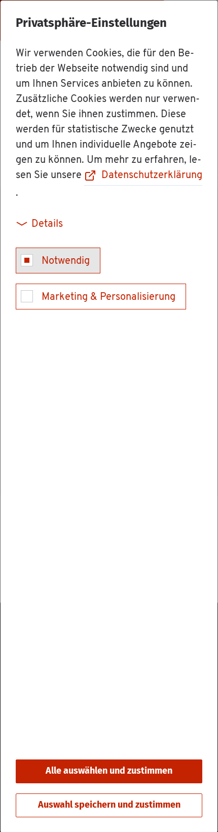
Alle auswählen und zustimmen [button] (109, 771)
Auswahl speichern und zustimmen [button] (109, 805)
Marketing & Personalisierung (108, 297)
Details (47, 224)
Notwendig (66, 261)
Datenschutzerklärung (151, 175)
